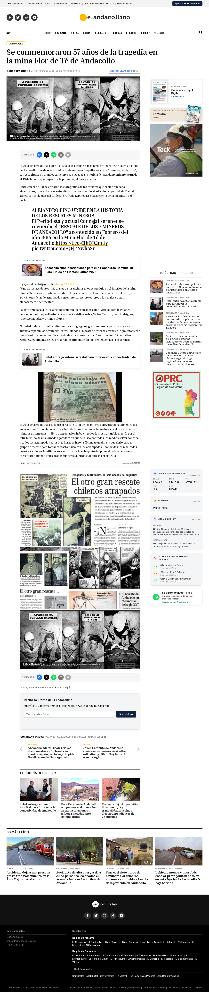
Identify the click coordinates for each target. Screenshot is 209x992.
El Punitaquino (118, 959)
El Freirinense (93, 945)
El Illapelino (167, 959)
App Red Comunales (122, 3)
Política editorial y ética (81, 987)
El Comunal (78, 955)
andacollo (64, 737)
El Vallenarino (183, 942)
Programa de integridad (154, 987)
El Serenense (93, 955)
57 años (51, 737)
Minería (75, 32)
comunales (79, 737)
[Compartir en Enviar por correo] (61, 155)
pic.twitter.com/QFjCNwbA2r (63, 248)
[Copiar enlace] (68, 155)
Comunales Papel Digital (38, 3)
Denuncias (186, 987)
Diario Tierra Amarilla (151, 942)
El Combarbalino (136, 959)
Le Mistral (75, 3)
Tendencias (116, 32)
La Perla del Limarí (98, 959)
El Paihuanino (144, 955)
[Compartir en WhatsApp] (53, 155)
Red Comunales (15, 3)
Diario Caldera (112, 942)
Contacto (197, 987)
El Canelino (153, 959)
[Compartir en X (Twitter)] (46, 155)
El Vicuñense (127, 955)
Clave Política (60, 3)
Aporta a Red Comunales (187, 3)
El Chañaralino (95, 942)
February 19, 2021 (63, 284)
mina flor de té (97, 737)
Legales (160, 32)
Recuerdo (131, 32)
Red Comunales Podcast (96, 3)
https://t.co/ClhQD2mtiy (82, 243)
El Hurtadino (176, 955)
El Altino (169, 942)
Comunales (60, 32)
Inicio (48, 32)
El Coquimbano (111, 955)
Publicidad (173, 987)
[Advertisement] (176, 199)
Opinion (144, 32)
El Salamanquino (184, 959)
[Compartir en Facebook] (39, 155)
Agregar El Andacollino (122, 70)
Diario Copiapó (130, 942)
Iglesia (86, 32)
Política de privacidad (105, 987)
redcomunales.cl (15, 937)
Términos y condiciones (129, 987)
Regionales (100, 32)
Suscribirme (126, 714)
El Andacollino (160, 955)
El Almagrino (79, 942)
